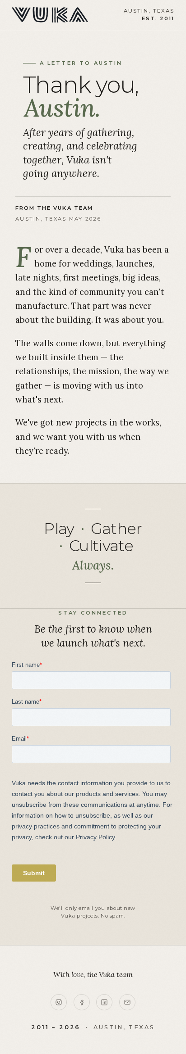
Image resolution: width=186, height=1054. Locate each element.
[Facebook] (82, 1002)
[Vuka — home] (50, 15)
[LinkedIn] (104, 1002)
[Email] (127, 1002)
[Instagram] (59, 1002)
